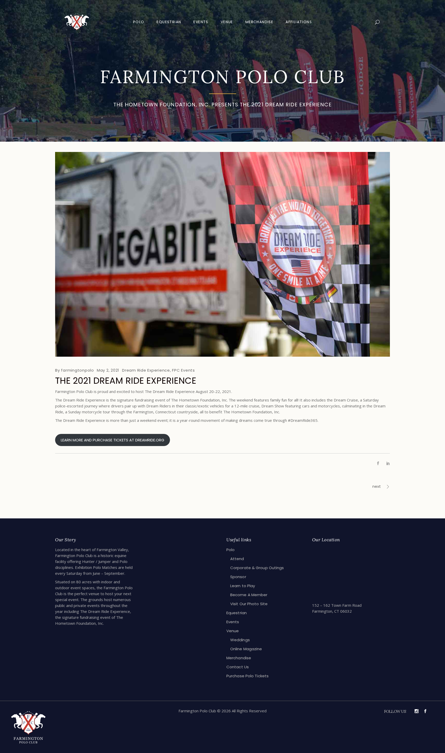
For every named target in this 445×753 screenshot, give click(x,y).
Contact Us (237, 667)
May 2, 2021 (108, 370)
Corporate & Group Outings (257, 567)
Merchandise (238, 658)
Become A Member (249, 594)
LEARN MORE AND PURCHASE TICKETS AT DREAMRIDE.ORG (112, 440)
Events (232, 621)
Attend (237, 558)
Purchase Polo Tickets (247, 676)
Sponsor (238, 576)
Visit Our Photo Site (249, 603)
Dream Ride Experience (146, 370)
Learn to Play (242, 585)
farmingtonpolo (77, 370)
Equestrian (236, 612)
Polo (230, 549)
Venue (232, 631)
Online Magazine (246, 649)
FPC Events (183, 370)
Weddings (240, 640)
